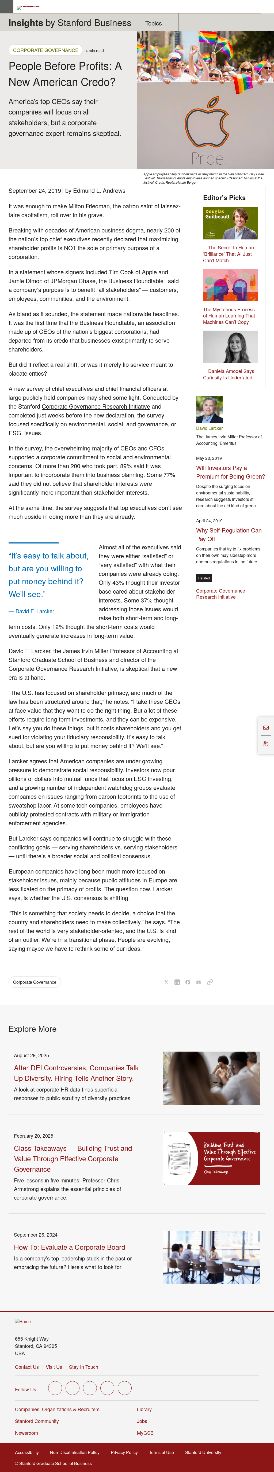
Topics (153, 23)
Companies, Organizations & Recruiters (57, 1409)
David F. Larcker (29, 650)
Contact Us (27, 1366)
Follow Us (25, 1389)
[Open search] (267, 6)
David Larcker (209, 428)
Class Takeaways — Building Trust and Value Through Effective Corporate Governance (73, 1158)
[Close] (254, 735)
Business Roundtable (137, 280)
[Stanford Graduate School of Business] (30, 8)
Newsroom (26, 1432)
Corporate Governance (45, 49)
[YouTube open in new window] (107, 1388)
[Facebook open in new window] (72, 1388)
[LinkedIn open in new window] (125, 1388)
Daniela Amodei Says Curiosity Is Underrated (228, 374)
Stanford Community (37, 1420)
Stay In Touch (83, 1366)
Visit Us (54, 1366)
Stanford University (204, 1452)
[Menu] (6, 6)
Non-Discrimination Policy (76, 1452)
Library (144, 1409)
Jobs (142, 1420)
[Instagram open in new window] (90, 1388)
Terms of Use (163, 1452)
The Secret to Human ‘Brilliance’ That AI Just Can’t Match (228, 254)
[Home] (23, 1322)
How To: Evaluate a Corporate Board (69, 1247)
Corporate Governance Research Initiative (96, 406)
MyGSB (147, 1432)
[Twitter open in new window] (55, 1388)
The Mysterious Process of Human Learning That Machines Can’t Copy (229, 316)
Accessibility (28, 1452)
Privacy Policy (126, 1452)
